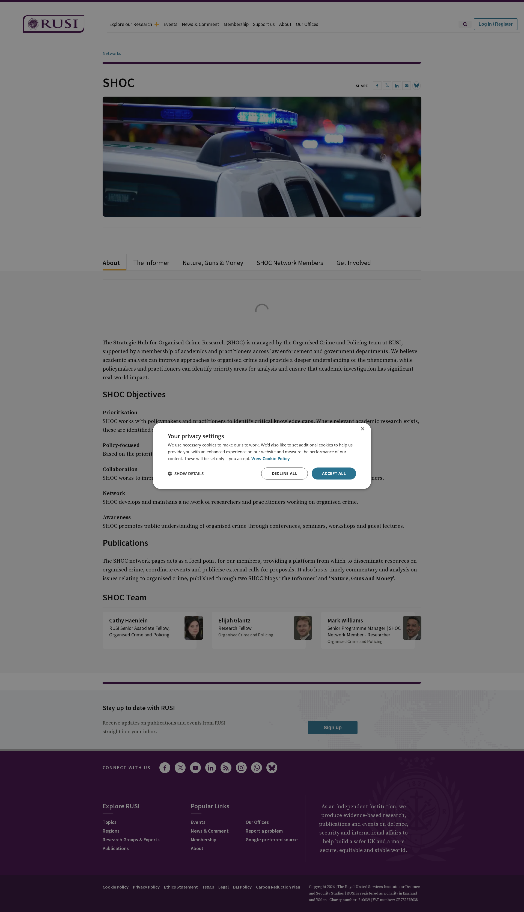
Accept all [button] (334, 473)
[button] (186, 473)
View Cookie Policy (270, 458)
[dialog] (262, 456)
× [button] (362, 429)
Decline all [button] (284, 473)
